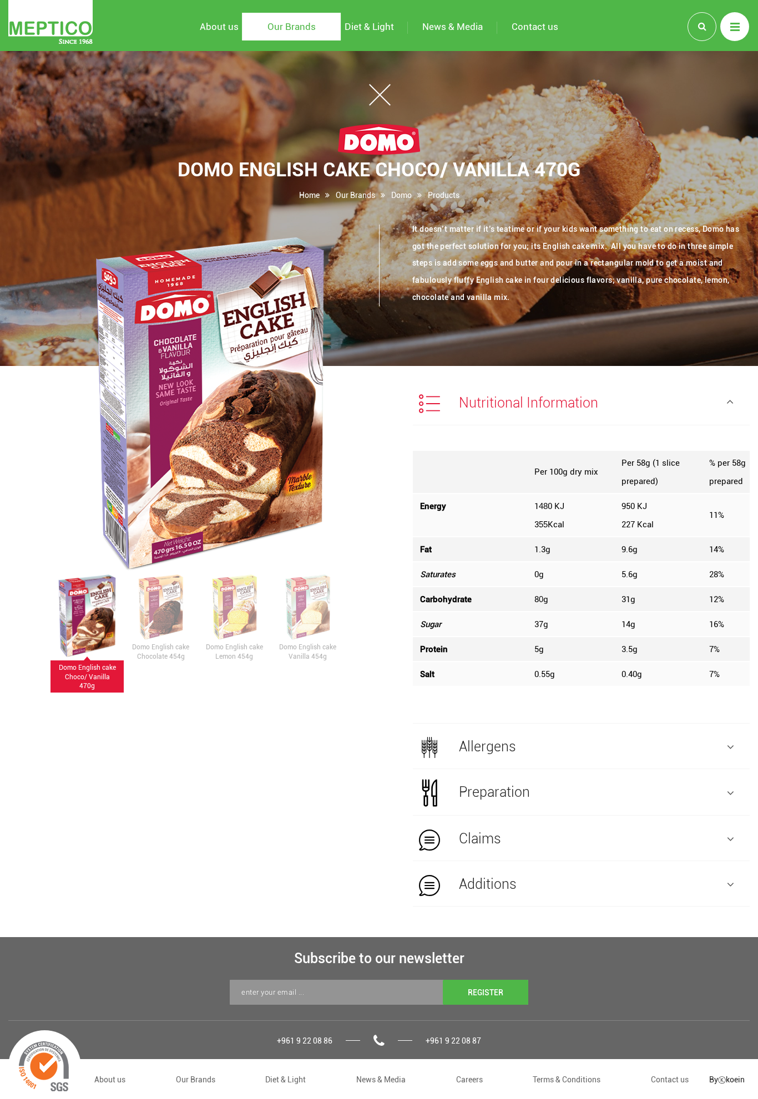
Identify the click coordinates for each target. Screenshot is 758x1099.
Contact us (670, 1079)
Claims (478, 838)
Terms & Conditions (566, 1079)
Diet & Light (285, 1079)
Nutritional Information (527, 402)
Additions (486, 883)
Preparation (493, 791)
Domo (401, 195)
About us (109, 1079)
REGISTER (485, 992)
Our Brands (355, 195)
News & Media (381, 1079)
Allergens (486, 746)
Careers (469, 1079)
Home (309, 195)
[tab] (581, 402)
